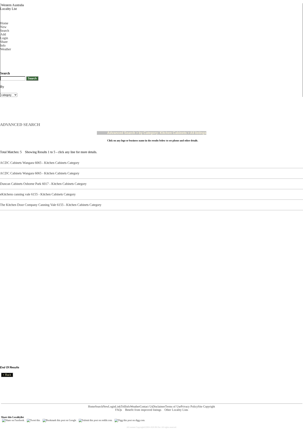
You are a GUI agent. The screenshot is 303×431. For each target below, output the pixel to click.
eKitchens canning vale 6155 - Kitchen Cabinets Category (38, 194)
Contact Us (146, 406)
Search (4, 30)
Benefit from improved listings (143, 409)
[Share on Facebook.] (13, 420)
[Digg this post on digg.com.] (130, 420)
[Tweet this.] (34, 420)
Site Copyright (206, 406)
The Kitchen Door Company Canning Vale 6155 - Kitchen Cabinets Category (51, 205)
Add (3, 34)
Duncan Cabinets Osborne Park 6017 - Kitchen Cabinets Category (44, 184)
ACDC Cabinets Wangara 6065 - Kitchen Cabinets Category (40, 162)
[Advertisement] (75, 60)
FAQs (118, 409)
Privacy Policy (189, 406)
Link (118, 406)
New (3, 27)
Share (4, 41)
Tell (123, 406)
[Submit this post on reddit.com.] (96, 420)
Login (4, 38)
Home (4, 23)
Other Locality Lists (176, 409)
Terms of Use (173, 406)
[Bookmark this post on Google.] (60, 420)
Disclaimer (159, 406)
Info (3, 45)
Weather (5, 49)
